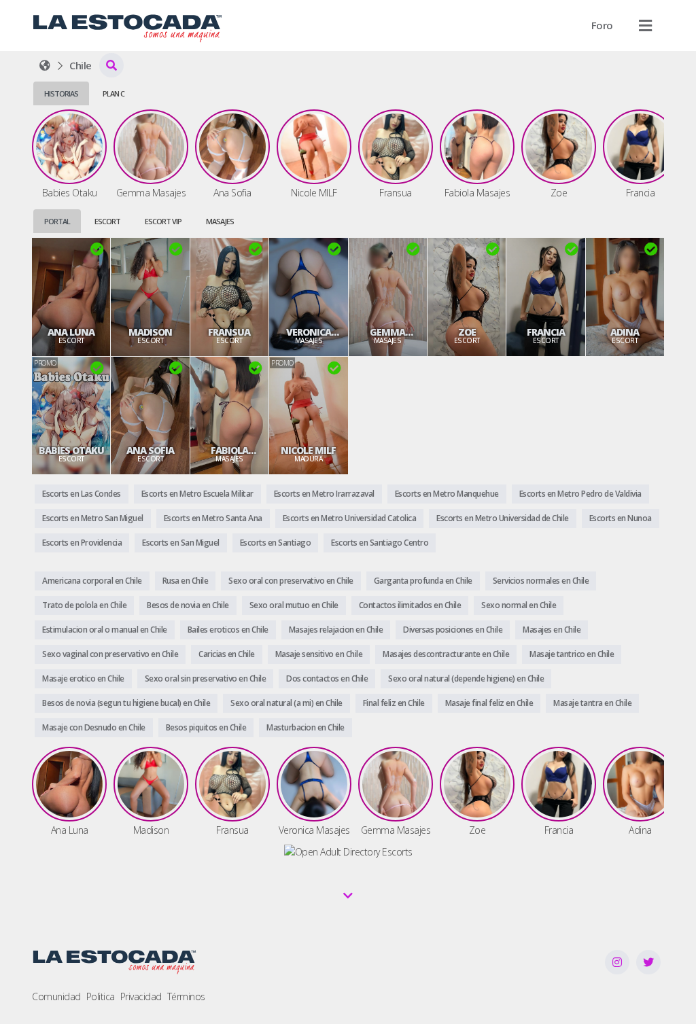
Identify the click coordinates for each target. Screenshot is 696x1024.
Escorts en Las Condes (81, 493)
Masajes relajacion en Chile (336, 629)
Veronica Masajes (308, 332)
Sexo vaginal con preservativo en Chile (110, 654)
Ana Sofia (150, 450)
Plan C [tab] (113, 93)
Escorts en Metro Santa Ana (213, 518)
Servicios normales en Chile (541, 580)
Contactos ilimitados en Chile (410, 605)
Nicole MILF (308, 450)
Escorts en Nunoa (620, 518)
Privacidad (141, 996)
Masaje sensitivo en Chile (319, 654)
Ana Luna (71, 332)
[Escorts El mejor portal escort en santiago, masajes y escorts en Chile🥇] (45, 65)
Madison (150, 332)
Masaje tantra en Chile (592, 703)
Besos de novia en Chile (188, 605)
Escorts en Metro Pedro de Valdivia (580, 493)
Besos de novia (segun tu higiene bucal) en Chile (126, 703)
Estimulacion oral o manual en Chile (104, 629)
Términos (186, 996)
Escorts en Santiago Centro (379, 542)
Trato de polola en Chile (84, 605)
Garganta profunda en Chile (423, 580)
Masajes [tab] (220, 221)
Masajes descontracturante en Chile (446, 654)
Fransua (229, 332)
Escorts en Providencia (82, 542)
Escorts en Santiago (275, 542)
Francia (546, 332)
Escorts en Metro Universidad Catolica (350, 518)
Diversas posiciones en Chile (452, 629)
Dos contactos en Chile (327, 678)
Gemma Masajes (387, 332)
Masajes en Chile (551, 629)
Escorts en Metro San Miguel (92, 518)
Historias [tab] (61, 93)
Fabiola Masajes (229, 450)
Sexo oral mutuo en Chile (293, 605)
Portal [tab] (57, 221)
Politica (100, 996)
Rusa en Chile (185, 580)
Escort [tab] (107, 221)
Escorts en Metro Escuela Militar (197, 493)
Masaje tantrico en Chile (571, 654)
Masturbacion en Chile (305, 727)
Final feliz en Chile (394, 703)
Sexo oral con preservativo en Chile (290, 580)
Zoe (467, 332)
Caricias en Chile (226, 654)
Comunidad (56, 996)
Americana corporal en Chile (92, 580)
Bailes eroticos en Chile (228, 629)
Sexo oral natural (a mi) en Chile (286, 703)
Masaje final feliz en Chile (489, 703)
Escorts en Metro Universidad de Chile (502, 518)
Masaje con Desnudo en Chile (93, 727)
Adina (624, 332)
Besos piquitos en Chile (206, 727)
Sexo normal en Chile (518, 605)
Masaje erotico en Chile (83, 678)
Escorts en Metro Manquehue (447, 493)
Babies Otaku (71, 450)
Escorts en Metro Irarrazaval (324, 493)
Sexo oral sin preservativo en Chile (205, 678)
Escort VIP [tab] (163, 221)
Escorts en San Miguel (181, 542)
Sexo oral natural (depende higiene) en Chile (466, 678)
